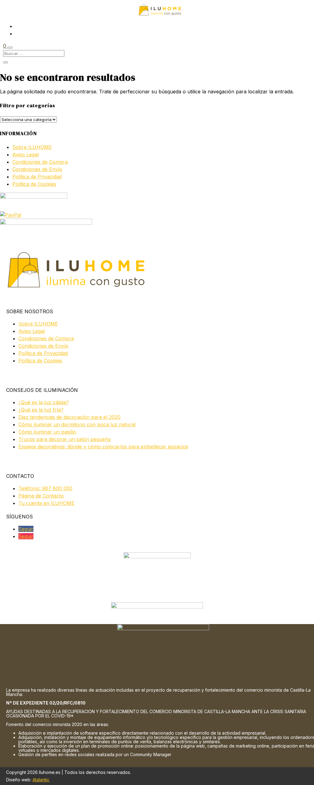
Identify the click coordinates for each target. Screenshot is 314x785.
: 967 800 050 (45, 488)
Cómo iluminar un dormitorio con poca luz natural (77, 424)
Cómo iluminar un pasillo (47, 432)
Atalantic (41, 779)
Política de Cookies (34, 184)
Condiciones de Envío (37, 169)
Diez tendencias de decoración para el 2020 (69, 417)
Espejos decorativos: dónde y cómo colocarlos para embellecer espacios (103, 446)
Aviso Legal (25, 154)
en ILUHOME (46, 503)
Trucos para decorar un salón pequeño (64, 439)
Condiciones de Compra (40, 162)
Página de (41, 496)
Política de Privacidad (37, 177)
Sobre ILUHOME (32, 147)
